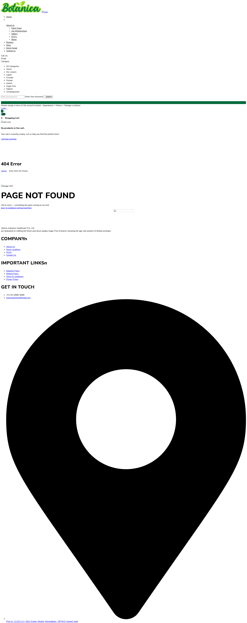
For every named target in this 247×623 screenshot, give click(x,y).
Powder (9, 77)
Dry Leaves (11, 72)
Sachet (9, 83)
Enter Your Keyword (34, 96)
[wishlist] (2, 111)
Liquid (8, 74)
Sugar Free (11, 86)
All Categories (12, 66)
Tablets (9, 89)
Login (3, 108)
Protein (9, 80)
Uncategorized (12, 91)
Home (9, 69)
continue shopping (8, 139)
